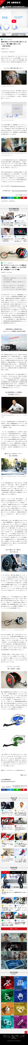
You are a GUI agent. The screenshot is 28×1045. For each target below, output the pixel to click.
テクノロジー (5, 51)
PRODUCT (5, 39)
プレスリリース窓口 (7, 1037)
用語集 (12, 1035)
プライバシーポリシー (21, 1037)
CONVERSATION (18, 236)
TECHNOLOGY (5, 221)
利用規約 (13, 1037)
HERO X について (6, 1035)
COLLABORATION (18, 810)
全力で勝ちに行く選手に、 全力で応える (13, 287)
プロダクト (11, 51)
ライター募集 (22, 1035)
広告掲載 (16, 1035)
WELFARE (4, 857)
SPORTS (17, 825)
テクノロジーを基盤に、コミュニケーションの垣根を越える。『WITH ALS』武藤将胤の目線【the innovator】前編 (20, 241)
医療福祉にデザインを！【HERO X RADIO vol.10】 (7, 845)
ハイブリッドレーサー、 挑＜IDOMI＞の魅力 (14, 289)
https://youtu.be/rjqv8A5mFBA (19, 190)
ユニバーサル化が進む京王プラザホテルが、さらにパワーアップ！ (7, 860)
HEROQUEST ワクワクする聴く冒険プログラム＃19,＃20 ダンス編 (7, 909)
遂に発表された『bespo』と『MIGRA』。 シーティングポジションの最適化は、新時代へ (20, 910)
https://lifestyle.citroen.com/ (18, 186)
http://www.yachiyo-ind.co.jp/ (8, 781)
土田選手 (7, 539)
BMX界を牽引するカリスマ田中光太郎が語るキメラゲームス (20, 829)
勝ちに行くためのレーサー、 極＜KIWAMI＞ (14, 285)
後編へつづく (24, 774)
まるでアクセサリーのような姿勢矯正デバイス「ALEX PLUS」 (7, 240)
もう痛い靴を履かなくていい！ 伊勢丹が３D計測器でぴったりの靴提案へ (20, 845)
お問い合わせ (14, 1038)
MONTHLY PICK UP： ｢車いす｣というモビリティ (7, 829)
